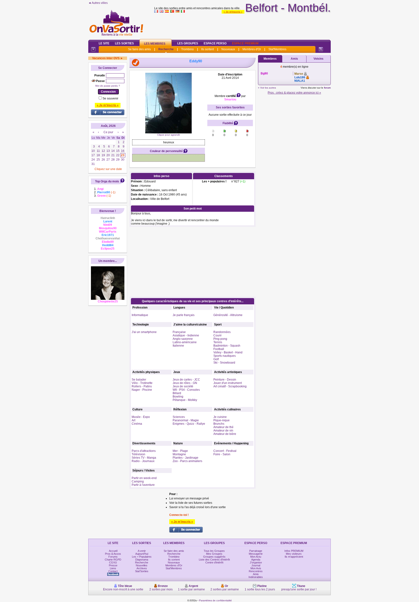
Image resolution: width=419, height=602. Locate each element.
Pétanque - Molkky (185, 400)
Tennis (217, 342)
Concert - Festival (224, 451)
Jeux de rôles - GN (185, 383)
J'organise (256, 562)
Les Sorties (124, 43)
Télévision (138, 454)
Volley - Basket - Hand (227, 352)
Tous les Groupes (214, 550)
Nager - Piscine (142, 389)
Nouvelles (141, 565)
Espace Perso (215, 43)
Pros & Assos (113, 553)
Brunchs (218, 423)
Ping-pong (220, 339)
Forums (113, 556)
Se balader (139, 379)
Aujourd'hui (141, 553)
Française (179, 332)
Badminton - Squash (226, 345)
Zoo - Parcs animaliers (187, 461)
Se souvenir (110, 98)
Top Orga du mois (107, 181)
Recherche (166, 49)
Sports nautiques (224, 356)
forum (327, 87)
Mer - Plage (180, 451)
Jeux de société (183, 386)
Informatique (140, 315)
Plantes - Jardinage (185, 457)
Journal (255, 565)
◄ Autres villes (98, 3)
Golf (216, 359)
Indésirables (256, 577)
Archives (142, 568)
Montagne (179, 454)
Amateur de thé (223, 427)
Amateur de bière (224, 434)
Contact (113, 571)
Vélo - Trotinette (142, 383)
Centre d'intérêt (214, 562)
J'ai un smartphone (144, 332)
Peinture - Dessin (224, 379)
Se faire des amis (139, 49)
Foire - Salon (221, 454)
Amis (294, 58)
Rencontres (256, 571)
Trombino (187, 49)
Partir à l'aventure (143, 485)
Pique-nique (221, 420)
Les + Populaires (142, 556)
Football (218, 349)
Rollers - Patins (142, 386)
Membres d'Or (251, 49)
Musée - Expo (141, 417)
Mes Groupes (214, 553)
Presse (113, 565)
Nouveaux (228, 49)
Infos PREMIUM (293, 550)
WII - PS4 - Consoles (186, 389)
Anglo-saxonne (183, 339)
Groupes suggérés (214, 556)
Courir (217, 335)
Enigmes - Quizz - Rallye (189, 423)
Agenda (255, 559)
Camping (138, 481)
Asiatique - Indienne (186, 335)
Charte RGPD (113, 559)
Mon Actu (255, 556)
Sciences (179, 417)
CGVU (113, 562)
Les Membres (154, 43)
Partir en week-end (144, 478)
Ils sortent (207, 49)
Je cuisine (220, 417)
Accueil (113, 550)
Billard (177, 393)
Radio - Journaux (143, 461)
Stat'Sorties (141, 571)
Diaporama (141, 559)
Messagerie (256, 553)
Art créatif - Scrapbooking (230, 386)
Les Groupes (187, 43)
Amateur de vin (223, 430)
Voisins (318, 58)
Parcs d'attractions (144, 451)
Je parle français (183, 315)
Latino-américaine (185, 342)
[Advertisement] (242, 25)
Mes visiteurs (294, 553)
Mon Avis (255, 568)
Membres (270, 58)
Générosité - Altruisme (227, 315)
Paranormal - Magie (186, 420)
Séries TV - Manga (144, 457)
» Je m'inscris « (233, 11)
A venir (142, 550)
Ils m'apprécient (294, 556)
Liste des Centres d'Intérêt (214, 559)
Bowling (178, 396)
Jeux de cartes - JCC (186, 379)
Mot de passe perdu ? (107, 85)
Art (133, 420)
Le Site (104, 43)
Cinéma (137, 423)
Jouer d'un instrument (227, 383)
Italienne (178, 345)
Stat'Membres (277, 49)
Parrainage (255, 550)
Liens (113, 568)
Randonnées (222, 332)
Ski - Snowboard (224, 362)
